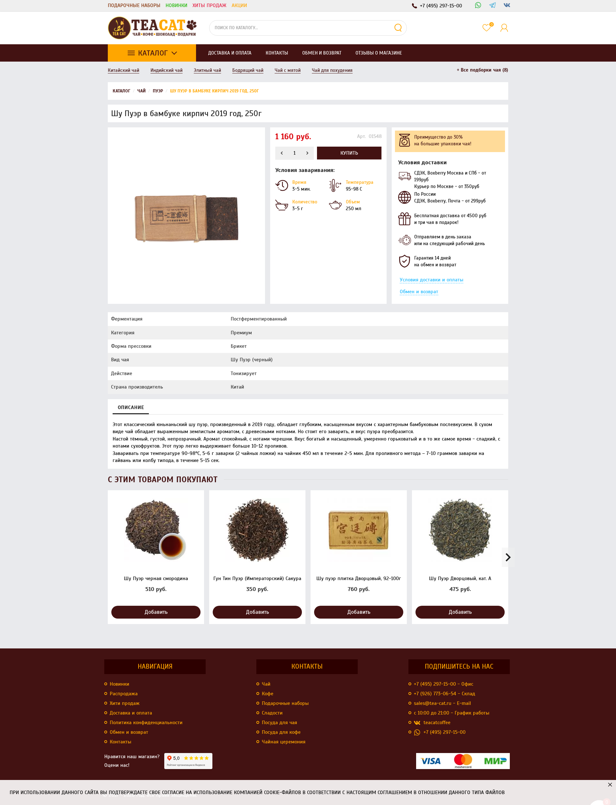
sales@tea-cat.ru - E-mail (442, 703)
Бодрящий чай (247, 70)
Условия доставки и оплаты (431, 280)
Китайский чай (123, 70)
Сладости (272, 713)
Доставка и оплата (131, 713)
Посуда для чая (279, 722)
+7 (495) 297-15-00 (445, 732)
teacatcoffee (437, 722)
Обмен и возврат (419, 291)
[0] (487, 28)
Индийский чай (166, 70)
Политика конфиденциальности (146, 722)
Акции (239, 5)
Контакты (120, 742)
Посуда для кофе (281, 732)
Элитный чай (207, 70)
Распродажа (124, 693)
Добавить (156, 612)
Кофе (267, 693)
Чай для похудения (332, 70)
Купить (349, 153)
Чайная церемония (283, 742)
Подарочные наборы (134, 5)
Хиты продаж (210, 5)
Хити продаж (125, 703)
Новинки (176, 5)
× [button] (610, 784)
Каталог (153, 53)
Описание (131, 407)
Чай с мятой (288, 70)
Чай (266, 684)
